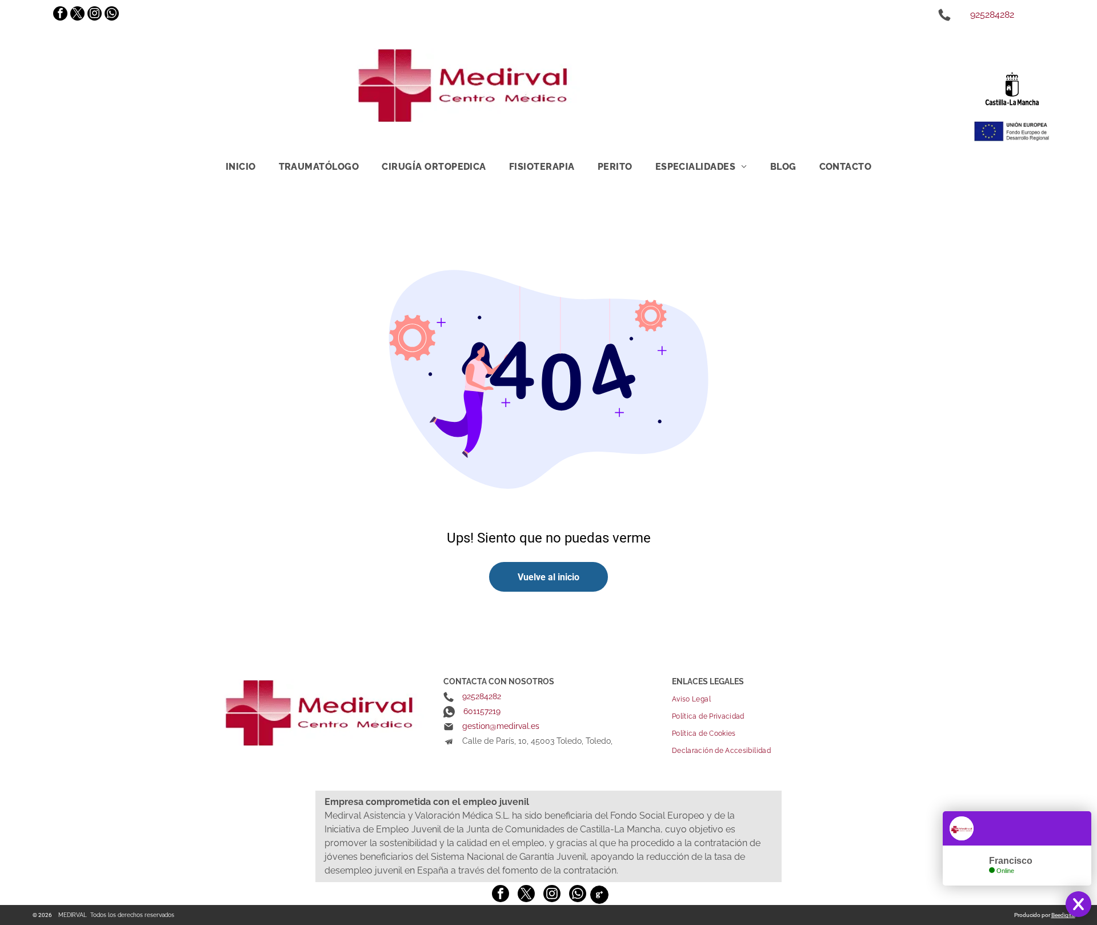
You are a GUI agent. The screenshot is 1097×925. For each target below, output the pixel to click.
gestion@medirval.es (500, 726)
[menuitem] (240, 166)
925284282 (992, 14)
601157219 (482, 711)
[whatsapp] (112, 14)
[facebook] (60, 14)
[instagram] (94, 14)
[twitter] (77, 14)
